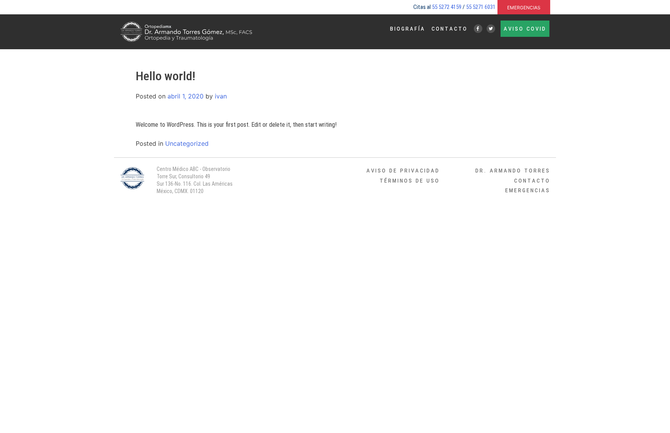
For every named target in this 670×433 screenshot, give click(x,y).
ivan (221, 96)
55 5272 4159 (446, 6)
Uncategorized (187, 143)
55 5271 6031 (481, 6)
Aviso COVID (525, 28)
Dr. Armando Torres (512, 170)
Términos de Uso (410, 180)
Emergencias (523, 7)
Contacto (450, 28)
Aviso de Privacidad (403, 170)
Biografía (407, 28)
